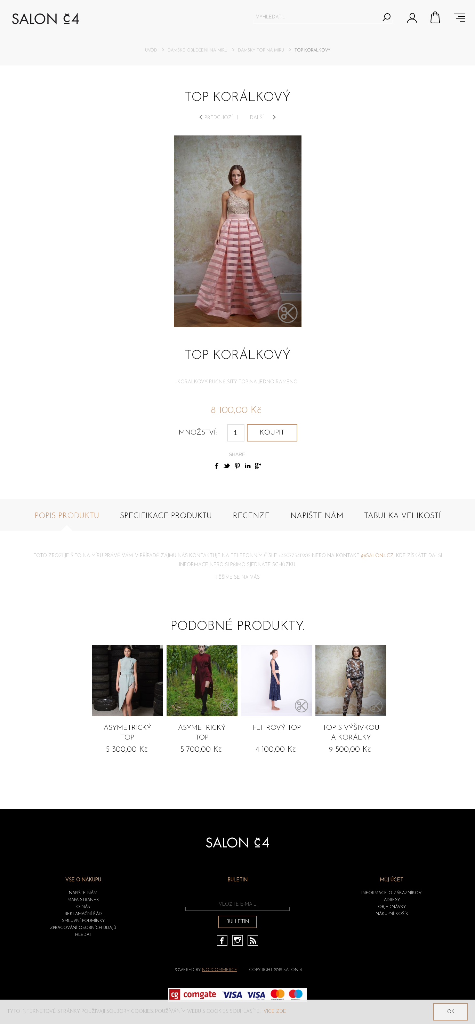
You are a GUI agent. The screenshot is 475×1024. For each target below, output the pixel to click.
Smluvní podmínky (83, 921)
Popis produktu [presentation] (66, 516)
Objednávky (392, 907)
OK (450, 1012)
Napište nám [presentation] (316, 516)
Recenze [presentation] (251, 516)
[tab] (67, 520)
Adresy (392, 900)
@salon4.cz (377, 555)
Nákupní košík (435, 17)
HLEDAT (83, 935)
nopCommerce (219, 970)
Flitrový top (276, 728)
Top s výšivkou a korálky (351, 733)
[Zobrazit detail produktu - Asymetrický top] (127, 680)
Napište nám (83, 893)
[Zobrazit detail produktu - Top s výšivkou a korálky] (350, 680)
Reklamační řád (83, 914)
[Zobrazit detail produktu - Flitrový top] (276, 680)
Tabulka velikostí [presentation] (402, 516)
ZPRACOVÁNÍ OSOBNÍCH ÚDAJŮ (83, 928)
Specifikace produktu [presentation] (166, 516)
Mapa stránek (83, 900)
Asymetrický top (127, 733)
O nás (83, 907)
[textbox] (316, 17)
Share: (238, 454)
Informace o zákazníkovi (391, 893)
